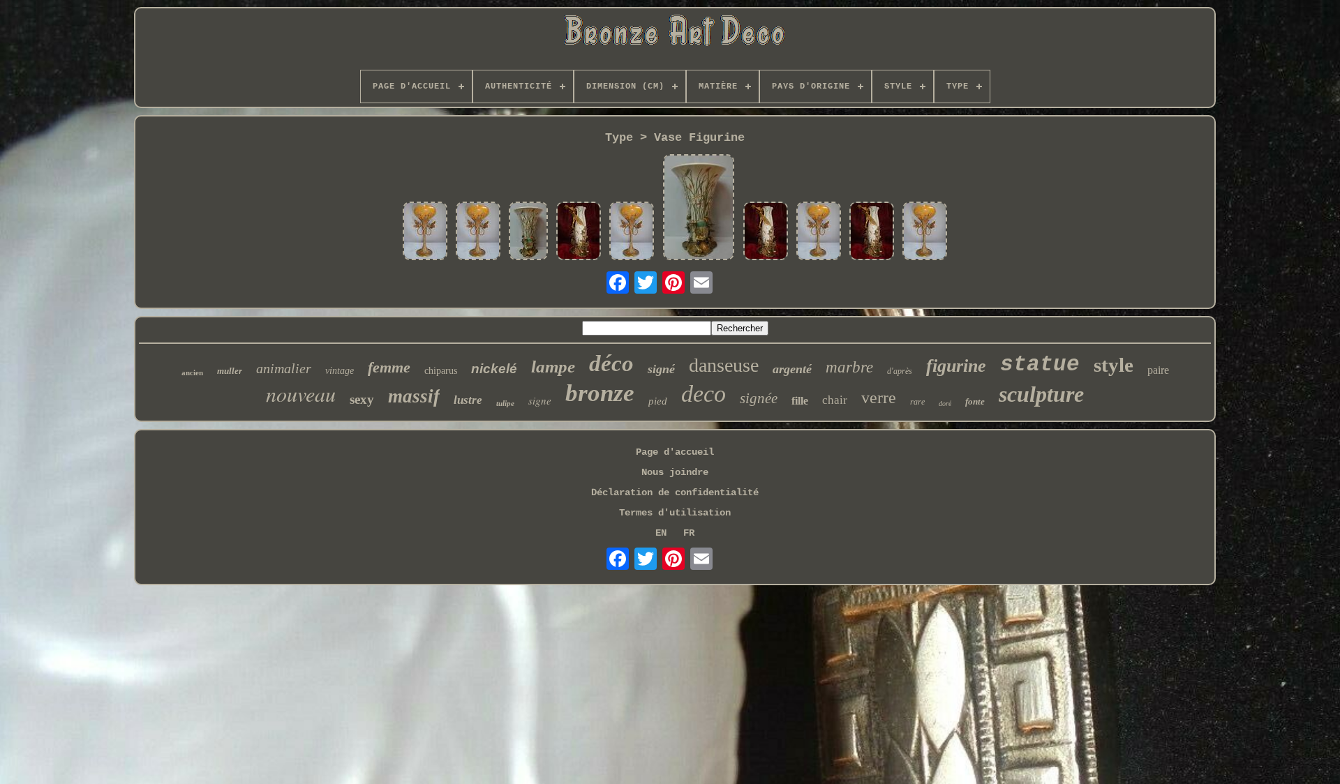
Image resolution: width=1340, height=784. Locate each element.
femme (389, 367)
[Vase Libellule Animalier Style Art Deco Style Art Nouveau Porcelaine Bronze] (425, 232)
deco (703, 394)
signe (539, 400)
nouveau (301, 393)
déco (611, 363)
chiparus (440, 370)
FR (688, 532)
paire (1158, 370)
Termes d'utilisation (675, 512)
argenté (792, 369)
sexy (362, 399)
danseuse (724, 365)
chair (834, 400)
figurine (956, 366)
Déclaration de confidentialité (675, 492)
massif (414, 396)
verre (878, 398)
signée (758, 398)
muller (229, 370)
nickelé (494, 368)
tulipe (505, 403)
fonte (975, 401)
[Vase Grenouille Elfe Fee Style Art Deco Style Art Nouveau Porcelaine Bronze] (578, 232)
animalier (283, 368)
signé (661, 369)
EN (661, 532)
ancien (192, 372)
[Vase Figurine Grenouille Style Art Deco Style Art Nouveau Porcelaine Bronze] (528, 232)
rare (917, 402)
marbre (849, 367)
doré (945, 403)
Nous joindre (674, 472)
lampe (553, 366)
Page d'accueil (675, 452)
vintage (339, 370)
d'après (899, 371)
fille (799, 401)
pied (657, 401)
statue (1040, 364)
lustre (468, 400)
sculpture (1041, 394)
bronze (599, 393)
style (1113, 365)
